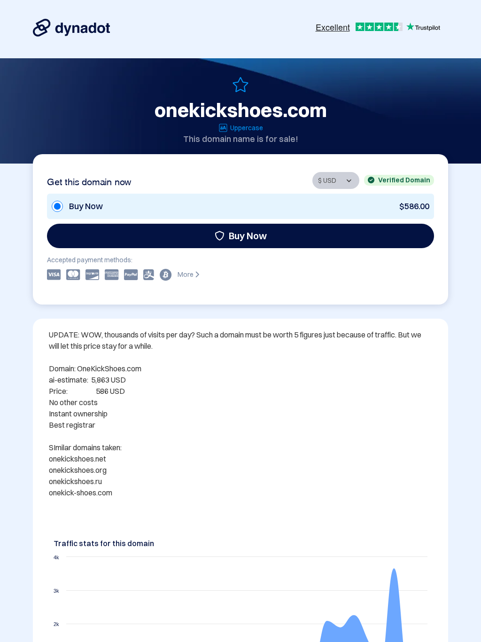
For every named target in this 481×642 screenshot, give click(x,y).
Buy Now (248, 236)
